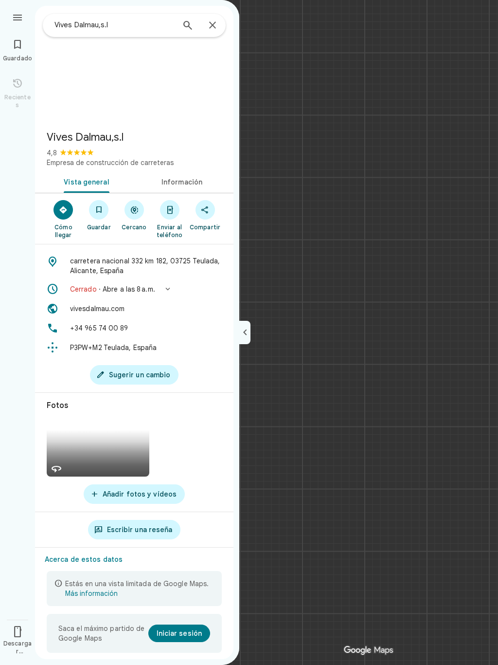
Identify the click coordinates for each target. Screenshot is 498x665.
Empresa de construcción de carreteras (110, 162)
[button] (134, 289)
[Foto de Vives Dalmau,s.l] (134, 64)
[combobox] (114, 25)
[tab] (84, 181)
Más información (91, 593)
